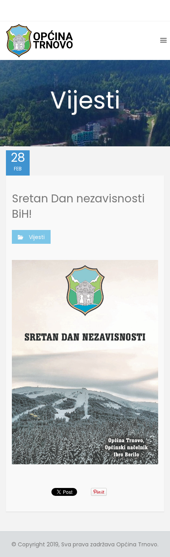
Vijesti (37, 237)
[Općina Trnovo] (39, 40)
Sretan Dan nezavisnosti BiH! (78, 206)
